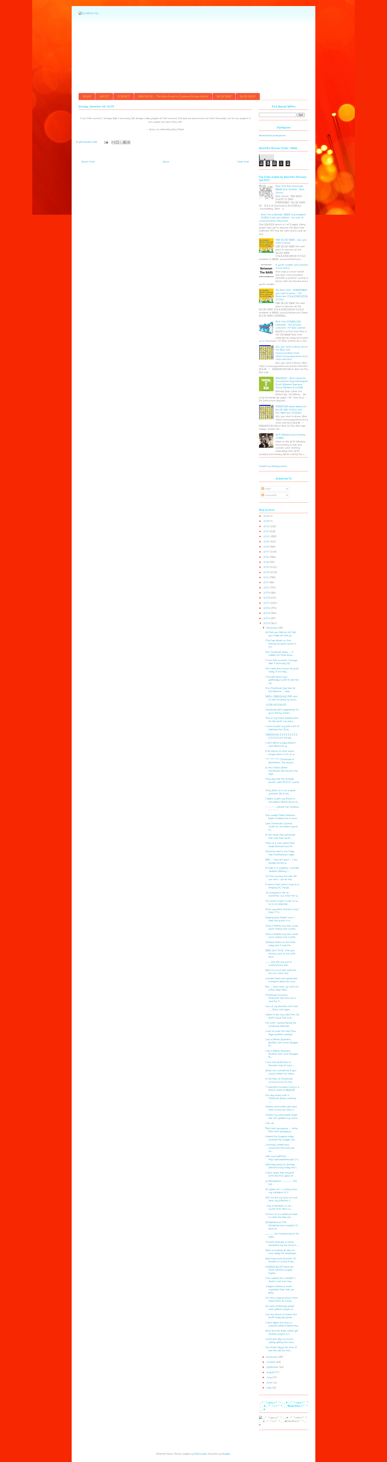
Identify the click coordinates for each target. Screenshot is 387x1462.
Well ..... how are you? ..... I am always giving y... (281, 861)
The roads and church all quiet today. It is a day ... (282, 670)
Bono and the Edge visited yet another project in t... (281, 1332)
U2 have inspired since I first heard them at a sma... (281, 1299)
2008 (266, 597)
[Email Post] (106, 141)
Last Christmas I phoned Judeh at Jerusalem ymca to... (281, 826)
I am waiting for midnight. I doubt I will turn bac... (280, 1280)
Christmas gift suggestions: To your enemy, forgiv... (282, 711)
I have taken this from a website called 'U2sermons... (282, 1324)
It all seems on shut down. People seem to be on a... (280, 753)
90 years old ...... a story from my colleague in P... (281, 1191)
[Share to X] (121, 142)
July (269, 1377)
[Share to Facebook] (125, 142)
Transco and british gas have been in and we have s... (281, 1108)
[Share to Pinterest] (129, 142)
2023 (266, 521)
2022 (266, 526)
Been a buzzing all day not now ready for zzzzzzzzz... (281, 1252)
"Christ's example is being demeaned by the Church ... (281, 1243)
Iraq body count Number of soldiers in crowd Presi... (280, 1260)
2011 (266, 582)
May (269, 1387)
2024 (266, 516)
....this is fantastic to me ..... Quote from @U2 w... (279, 1207)
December (272, 627)
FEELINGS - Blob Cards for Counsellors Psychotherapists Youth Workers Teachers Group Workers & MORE (292, 383)
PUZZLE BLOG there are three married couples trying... (279, 1270)
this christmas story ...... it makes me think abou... (279, 653)
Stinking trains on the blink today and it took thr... (280, 944)
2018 (266, 546)
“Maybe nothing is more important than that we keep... (279, 1289)
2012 (266, 577)
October (271, 1362)
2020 (266, 536)
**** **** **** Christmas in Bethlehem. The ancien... (279, 761)
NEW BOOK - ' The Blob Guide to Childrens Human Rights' (173, 96)
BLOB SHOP (248, 96)
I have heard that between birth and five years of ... (280, 1174)
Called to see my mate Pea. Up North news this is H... (282, 1016)
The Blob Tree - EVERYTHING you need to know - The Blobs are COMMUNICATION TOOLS (292, 295)
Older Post (243, 161)
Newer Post (88, 161)
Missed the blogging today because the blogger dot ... (280, 1138)
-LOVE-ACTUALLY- (276, 704)
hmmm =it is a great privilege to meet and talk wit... (281, 1216)
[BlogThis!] (117, 142)
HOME (87, 96)
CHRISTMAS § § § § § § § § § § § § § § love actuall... (281, 736)
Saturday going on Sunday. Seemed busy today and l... (281, 1166)
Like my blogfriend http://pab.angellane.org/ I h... (282, 1158)
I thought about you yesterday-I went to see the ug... (282, 680)
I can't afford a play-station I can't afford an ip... (280, 744)
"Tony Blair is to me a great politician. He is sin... (280, 792)
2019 (266, 541)
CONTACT (124, 96)
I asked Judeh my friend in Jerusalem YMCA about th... (282, 800)
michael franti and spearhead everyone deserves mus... (281, 980)
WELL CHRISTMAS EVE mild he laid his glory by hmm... (281, 698)
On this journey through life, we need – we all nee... (281, 878)
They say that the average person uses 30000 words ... (282, 782)
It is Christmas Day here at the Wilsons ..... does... (280, 690)
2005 (266, 613)
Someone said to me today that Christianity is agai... (280, 853)
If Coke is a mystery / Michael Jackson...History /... (282, 869)
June (269, 1382)
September (272, 1367)
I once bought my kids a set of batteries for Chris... (282, 728)
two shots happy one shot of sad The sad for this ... (281, 1349)
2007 (266, 602)
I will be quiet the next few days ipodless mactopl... (280, 1033)
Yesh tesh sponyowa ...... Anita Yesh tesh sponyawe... (281, 1130)
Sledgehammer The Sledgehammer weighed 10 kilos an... (281, 1225)
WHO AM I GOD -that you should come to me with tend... (280, 953)
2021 (266, 531)
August (270, 1372)
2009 (266, 592)
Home (166, 161)
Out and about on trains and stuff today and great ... (281, 1316)
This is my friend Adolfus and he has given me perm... (281, 719)
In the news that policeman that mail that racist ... (280, 836)
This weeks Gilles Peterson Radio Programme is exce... (281, 817)
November (272, 1356)
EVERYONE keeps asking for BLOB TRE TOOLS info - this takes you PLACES (291, 409)
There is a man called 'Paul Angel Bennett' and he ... (280, 845)
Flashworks (200, 1453)
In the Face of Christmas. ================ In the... (279, 1080)
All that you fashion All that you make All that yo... (280, 634)
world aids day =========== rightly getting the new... (280, 1341)
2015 (266, 562)
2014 (266, 567)
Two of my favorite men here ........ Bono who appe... (281, 1008)
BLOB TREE (224, 96)
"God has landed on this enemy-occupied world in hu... (280, 643)
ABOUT (104, 96)
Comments (270, 495)
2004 (266, 618)
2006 (267, 608)
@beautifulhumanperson (272, 135)
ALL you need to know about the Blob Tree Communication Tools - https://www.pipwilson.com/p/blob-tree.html (292, 353)
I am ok (269, 1123)
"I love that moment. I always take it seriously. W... (281, 662)
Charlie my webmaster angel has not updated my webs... (281, 1116)
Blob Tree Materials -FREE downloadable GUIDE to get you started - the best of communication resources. (282, 217)
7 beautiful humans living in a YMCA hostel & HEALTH (282, 1089)
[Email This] (113, 142)
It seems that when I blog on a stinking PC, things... (282, 886)
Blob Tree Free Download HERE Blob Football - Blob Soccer (290, 189)
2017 (266, 551)
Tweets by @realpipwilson (273, 466)
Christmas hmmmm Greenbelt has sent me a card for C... (280, 998)
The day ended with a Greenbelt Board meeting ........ (280, 1098)
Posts (267, 488)
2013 (266, 572)
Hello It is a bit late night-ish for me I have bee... (280, 972)
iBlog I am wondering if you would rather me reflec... (280, 1072)
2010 (266, 587)
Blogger (226, 1453)
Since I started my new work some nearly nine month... (281, 927)
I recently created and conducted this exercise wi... (279, 1147)
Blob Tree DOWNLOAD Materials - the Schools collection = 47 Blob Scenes (291, 324)
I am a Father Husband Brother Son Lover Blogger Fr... (281, 1042)
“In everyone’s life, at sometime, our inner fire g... (282, 894)
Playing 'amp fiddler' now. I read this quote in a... (279, 919)
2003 (266, 623)
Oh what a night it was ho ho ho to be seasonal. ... (281, 902)
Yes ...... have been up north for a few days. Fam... (282, 988)
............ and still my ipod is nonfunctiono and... (278, 963)
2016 (266, 556)
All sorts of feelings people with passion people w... (279, 1308)
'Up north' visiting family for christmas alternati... (280, 1024)
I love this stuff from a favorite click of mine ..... (280, 1064)
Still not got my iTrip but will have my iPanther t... (281, 1199)
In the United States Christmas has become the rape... (281, 770)
